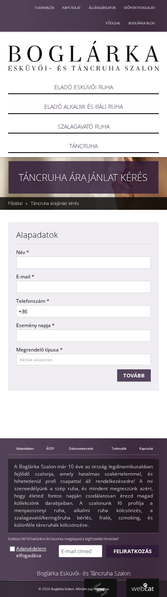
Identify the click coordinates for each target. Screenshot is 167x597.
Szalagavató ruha (83, 126)
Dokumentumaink (81, 448)
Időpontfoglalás (139, 8)
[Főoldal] (83, 56)
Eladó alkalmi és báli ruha (83, 106)
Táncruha (83, 146)
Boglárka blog (141, 23)
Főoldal (113, 23)
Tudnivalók (44, 8)
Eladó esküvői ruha (83, 87)
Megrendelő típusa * (39, 349)
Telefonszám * (32, 300)
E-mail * (25, 276)
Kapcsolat (71, 8)
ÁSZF (50, 448)
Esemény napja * (35, 325)
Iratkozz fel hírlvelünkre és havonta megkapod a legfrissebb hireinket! (63, 538)
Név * (22, 252)
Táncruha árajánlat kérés (55, 203)
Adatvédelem (25, 448)
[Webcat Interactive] (142, 588)
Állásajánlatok (102, 8)
